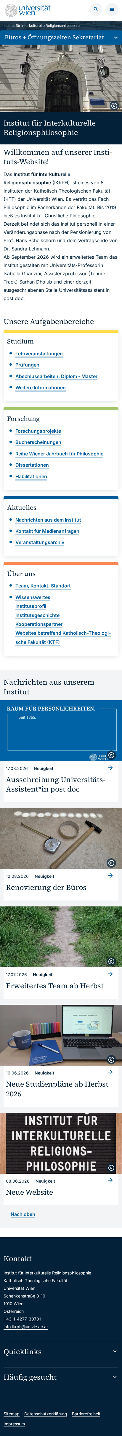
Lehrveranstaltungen (39, 353)
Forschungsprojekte (38, 431)
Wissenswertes (32, 597)
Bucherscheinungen (38, 442)
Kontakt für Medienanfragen (47, 531)
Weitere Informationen (40, 387)
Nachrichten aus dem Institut (48, 520)
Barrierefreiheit (86, 1413)
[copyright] (114, 105)
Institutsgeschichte (37, 615)
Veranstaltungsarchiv (39, 542)
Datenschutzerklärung (45, 1413)
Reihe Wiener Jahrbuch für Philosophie (59, 454)
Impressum (14, 1423)
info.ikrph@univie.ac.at (26, 1326)
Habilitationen (31, 476)
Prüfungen (27, 365)
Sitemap (12, 1413)
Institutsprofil (30, 606)
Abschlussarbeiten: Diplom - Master (56, 376)
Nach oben (23, 1214)
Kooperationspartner (38, 624)
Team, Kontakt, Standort (43, 586)
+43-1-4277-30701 (22, 1318)
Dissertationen (32, 465)
